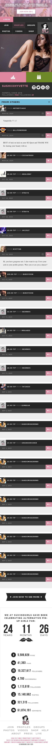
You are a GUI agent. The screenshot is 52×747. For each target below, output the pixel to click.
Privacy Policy (27, 738)
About (16, 733)
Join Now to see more (26, 597)
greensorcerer (29, 443)
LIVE (39, 733)
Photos (6, 31)
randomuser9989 (30, 424)
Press (28, 733)
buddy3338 (28, 274)
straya (25, 193)
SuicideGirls (45, 25)
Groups (31, 25)
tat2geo (26, 386)
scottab (17, 249)
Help (45, 730)
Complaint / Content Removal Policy (14, 742)
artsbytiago (19, 108)
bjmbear (26, 405)
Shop (31, 31)
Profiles (19, 25)
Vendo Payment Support (41, 742)
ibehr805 (26, 312)
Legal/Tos (14, 738)
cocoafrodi (28, 155)
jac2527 (26, 230)
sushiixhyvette (15, 85)
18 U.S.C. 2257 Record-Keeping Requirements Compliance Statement (25, 740)
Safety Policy (36, 738)
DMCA (19, 738)
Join (6, 25)
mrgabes (26, 330)
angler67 (26, 174)
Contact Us (29, 742)
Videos (19, 31)
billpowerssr (20, 130)
